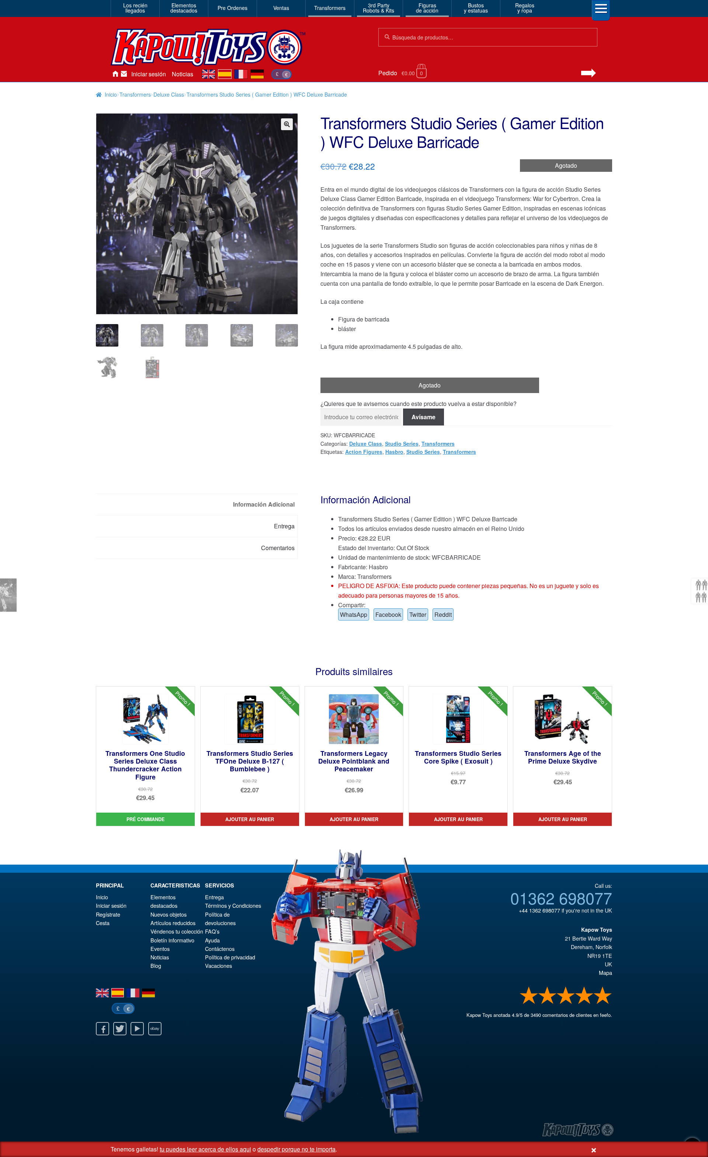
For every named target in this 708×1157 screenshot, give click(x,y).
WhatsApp (353, 614)
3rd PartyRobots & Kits (378, 7)
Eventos (160, 948)
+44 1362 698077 (539, 910)
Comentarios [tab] (278, 547)
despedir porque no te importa (296, 1149)
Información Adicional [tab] (264, 504)
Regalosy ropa (524, 7)
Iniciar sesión (148, 74)
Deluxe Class (168, 94)
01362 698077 (561, 897)
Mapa (605, 972)
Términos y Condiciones (233, 905)
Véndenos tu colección (176, 931)
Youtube (137, 1028)
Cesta (103, 923)
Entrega (214, 897)
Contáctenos (123, 74)
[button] (287, 124)
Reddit (443, 614)
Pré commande (145, 819)
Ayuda (212, 940)
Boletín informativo (172, 940)
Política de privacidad (230, 957)
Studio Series (402, 443)
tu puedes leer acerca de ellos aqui (205, 1149)
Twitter (417, 614)
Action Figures (363, 451)
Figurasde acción (427, 7)
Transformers (330, 7)
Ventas (281, 7)
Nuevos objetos (168, 914)
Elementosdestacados (183, 7)
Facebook (388, 614)
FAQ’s (212, 931)
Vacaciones (218, 965)
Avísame (423, 417)
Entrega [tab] (284, 526)
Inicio (115, 74)
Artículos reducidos (172, 923)
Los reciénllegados (135, 7)
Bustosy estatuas (476, 7)
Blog (155, 965)
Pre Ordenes (232, 7)
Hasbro (394, 451)
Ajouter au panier (249, 819)
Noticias (182, 74)
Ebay (155, 1028)
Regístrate (108, 914)
